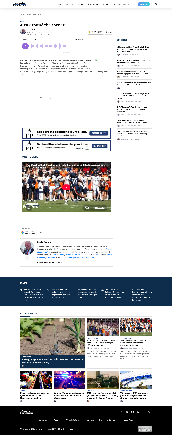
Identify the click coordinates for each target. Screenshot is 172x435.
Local (23, 391)
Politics (58, 4)
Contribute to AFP (73, 420)
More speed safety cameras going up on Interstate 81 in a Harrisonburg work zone (35, 395)
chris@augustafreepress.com (81, 258)
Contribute (144, 4)
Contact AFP (43, 420)
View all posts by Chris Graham (49, 262)
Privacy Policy (128, 420)
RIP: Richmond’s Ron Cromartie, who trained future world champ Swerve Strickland (132, 109)
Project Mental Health (108, 420)
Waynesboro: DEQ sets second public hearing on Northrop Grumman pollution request (134, 395)
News (49, 4)
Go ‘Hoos (69, 4)
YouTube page (57, 255)
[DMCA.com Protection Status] (145, 429)
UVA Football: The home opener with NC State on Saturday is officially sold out (102, 343)
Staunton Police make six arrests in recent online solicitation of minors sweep (69, 395)
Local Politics (126, 391)
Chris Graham (44, 242)
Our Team (126, 4)
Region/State (28, 356)
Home (22, 14)
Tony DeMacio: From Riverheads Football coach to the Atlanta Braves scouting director (133, 133)
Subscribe (106, 4)
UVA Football (93, 338)
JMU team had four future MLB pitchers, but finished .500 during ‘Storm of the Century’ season (133, 49)
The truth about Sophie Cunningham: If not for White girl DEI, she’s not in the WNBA (133, 96)
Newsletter (90, 420)
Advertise (116, 4)
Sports (80, 4)
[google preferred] (96, 32)
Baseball (91, 391)
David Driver (125, 54)
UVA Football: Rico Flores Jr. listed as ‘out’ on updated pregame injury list (133, 343)
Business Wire (93, 4)
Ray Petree (124, 77)
